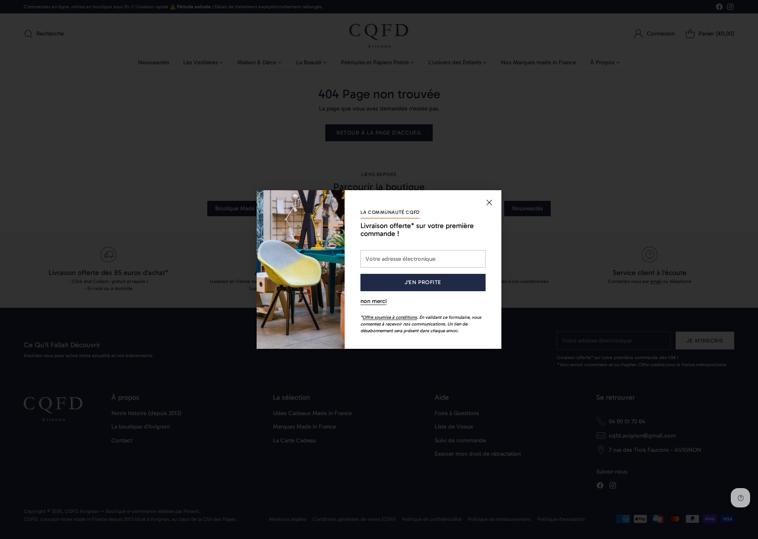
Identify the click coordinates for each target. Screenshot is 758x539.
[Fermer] (489, 202)
